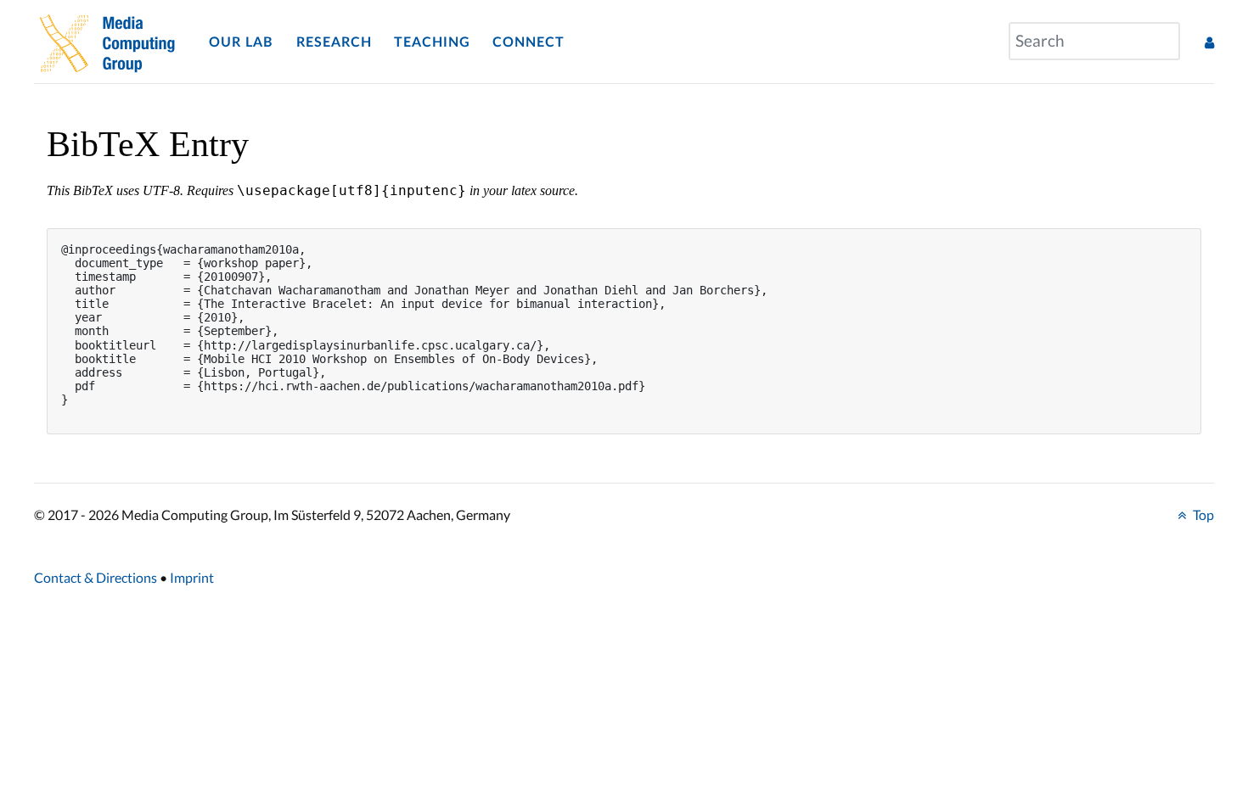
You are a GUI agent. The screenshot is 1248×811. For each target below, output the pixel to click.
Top (1202, 514)
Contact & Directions (95, 577)
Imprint (192, 577)
